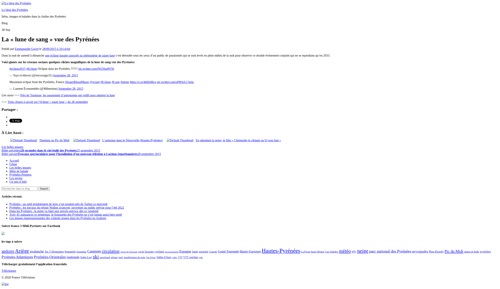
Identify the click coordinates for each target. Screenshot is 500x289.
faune (195, 251)
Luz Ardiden (331, 251)
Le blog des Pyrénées (15, 10)
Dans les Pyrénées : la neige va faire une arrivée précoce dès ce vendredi (53, 211)
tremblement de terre (134, 257)
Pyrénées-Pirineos (20, 174)
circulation (111, 251)
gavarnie (203, 251)
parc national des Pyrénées (390, 251)
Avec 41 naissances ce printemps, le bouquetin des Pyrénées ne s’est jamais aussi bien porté (65, 214)
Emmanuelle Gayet (26, 49)
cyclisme (159, 251)
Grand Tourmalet (228, 251)
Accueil (14, 160)
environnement (172, 252)
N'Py (354, 251)
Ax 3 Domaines (54, 251)
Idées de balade (18, 171)
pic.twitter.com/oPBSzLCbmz (175, 82)
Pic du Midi (454, 251)
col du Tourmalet (146, 251)
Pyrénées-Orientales (50, 257)
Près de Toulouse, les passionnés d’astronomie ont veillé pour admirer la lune (67, 95)
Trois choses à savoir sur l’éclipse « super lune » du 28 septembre (48, 102)
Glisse (13, 164)
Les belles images (12, 147)
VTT (180, 257)
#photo (125, 82)
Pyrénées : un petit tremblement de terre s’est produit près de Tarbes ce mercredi (58, 204)
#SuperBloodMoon (77, 82)
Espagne (185, 251)
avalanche (37, 251)
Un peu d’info (18, 181)
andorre (8, 251)
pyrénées (485, 251)
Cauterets (94, 251)
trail (121, 257)
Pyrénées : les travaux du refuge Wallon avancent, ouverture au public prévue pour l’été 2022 (66, 207)
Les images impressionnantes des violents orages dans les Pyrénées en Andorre (57, 218)
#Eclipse (31, 68)
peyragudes (420, 251)
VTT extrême (190, 257)
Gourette (213, 251)
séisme (114, 257)
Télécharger (9, 270)
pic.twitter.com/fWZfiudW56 (96, 68)
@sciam (95, 82)
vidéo (174, 257)
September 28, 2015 (65, 75)
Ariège (22, 251)
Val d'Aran (151, 257)
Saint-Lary (86, 257)
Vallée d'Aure (163, 257)
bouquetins (81, 252)
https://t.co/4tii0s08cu (143, 82)
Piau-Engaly (436, 251)
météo (345, 251)
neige (362, 251)
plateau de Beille (471, 251)
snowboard (105, 257)
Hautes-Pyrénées (281, 250)
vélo (201, 257)
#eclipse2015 (17, 68)
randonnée (73, 257)
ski (96, 256)
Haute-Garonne (250, 251)
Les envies (15, 178)
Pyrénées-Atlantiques (17, 257)
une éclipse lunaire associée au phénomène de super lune (80, 55)
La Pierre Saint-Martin (312, 251)
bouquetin (70, 251)
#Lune (116, 82)
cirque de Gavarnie (129, 252)
